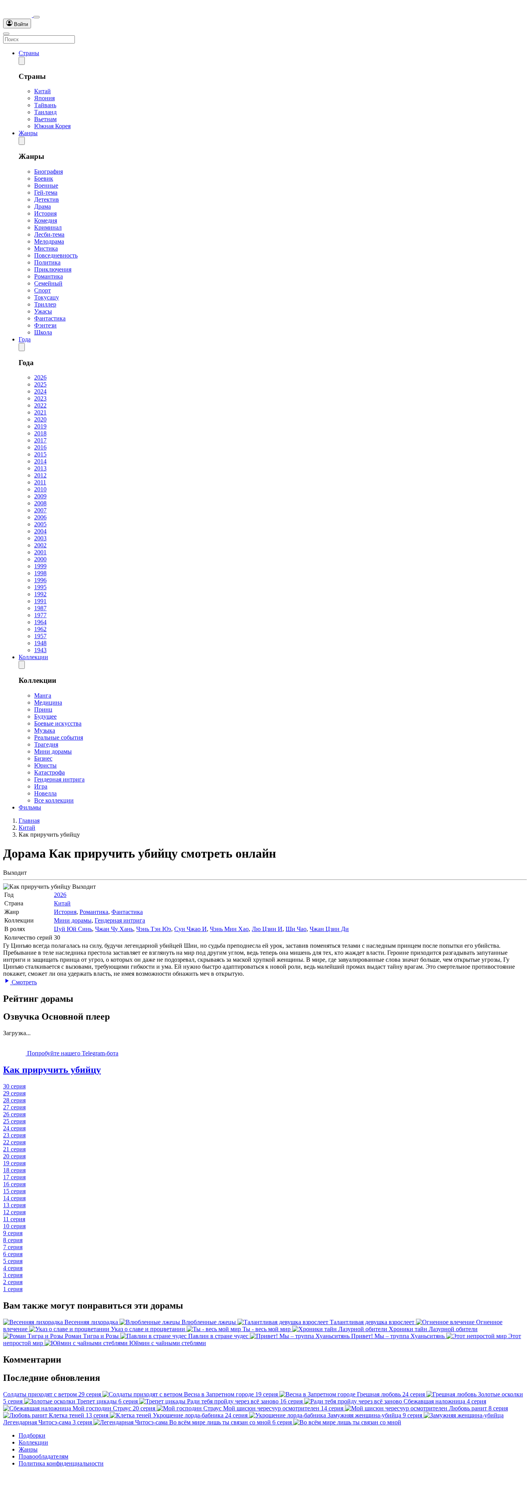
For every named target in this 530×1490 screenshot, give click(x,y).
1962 (40, 629)
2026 (40, 377)
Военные (46, 185)
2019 (40, 426)
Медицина (48, 702)
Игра (40, 786)
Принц (43, 709)
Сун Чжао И (190, 929)
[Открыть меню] (6, 34)
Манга (42, 695)
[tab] (265, 1070)
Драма (42, 206)
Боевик (43, 178)
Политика (47, 262)
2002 (40, 545)
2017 (40, 440)
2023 (40, 398)
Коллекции (33, 657)
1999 (40, 566)
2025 (40, 384)
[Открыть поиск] (36, 17)
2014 (40, 461)
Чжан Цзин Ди (329, 929)
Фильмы (30, 807)
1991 (40, 601)
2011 (40, 482)
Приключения (52, 269)
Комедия (45, 220)
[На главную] (18, 15)
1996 (40, 580)
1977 (40, 615)
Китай (42, 91)
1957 (40, 636)
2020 (40, 419)
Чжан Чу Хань (114, 929)
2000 (40, 559)
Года (25, 339)
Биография (48, 171)
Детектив (46, 199)
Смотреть (23, 982)
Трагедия (46, 744)
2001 (40, 552)
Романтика (48, 276)
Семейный (48, 283)
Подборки (32, 1435)
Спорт (42, 290)
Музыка (44, 730)
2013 (40, 468)
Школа (43, 332)
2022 (40, 405)
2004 (40, 531)
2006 (40, 517)
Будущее (45, 716)
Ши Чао (296, 929)
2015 (40, 454)
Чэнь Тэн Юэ (153, 929)
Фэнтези (45, 325)
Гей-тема (45, 192)
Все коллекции (54, 800)
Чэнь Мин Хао (229, 929)
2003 (40, 538)
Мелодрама (49, 241)
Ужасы (43, 311)
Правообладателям (43, 1456)
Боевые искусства (57, 723)
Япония (44, 98)
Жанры (28, 133)
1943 (40, 650)
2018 (40, 433)
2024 (40, 391)
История (45, 213)
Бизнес (43, 758)
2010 (40, 489)
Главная (29, 820)
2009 (40, 496)
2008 (40, 503)
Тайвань (45, 105)
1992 (40, 594)
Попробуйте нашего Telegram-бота (72, 1053)
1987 (40, 608)
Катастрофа (49, 772)
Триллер (45, 304)
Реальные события (58, 737)
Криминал (48, 227)
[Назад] (22, 61)
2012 (40, 475)
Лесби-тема (49, 234)
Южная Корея (52, 126)
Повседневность (56, 255)
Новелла (45, 793)
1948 (40, 643)
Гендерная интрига (59, 779)
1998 (40, 573)
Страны (29, 53)
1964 (40, 622)
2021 (40, 412)
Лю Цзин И (267, 929)
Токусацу (46, 297)
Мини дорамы (53, 751)
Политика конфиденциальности (61, 1463)
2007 (40, 510)
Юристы (45, 765)
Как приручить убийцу (52, 1070)
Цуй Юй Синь (73, 929)
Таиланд (45, 112)
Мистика (46, 248)
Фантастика (50, 318)
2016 (40, 447)
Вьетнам (45, 119)
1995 (40, 587)
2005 (40, 524)
